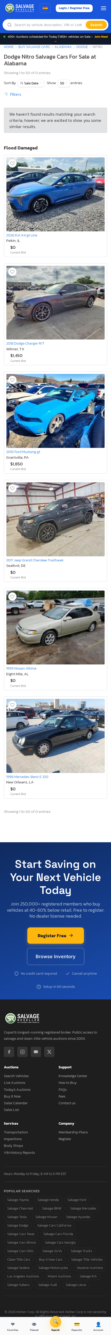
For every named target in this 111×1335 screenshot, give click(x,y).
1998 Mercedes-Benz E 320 (27, 777)
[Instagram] (22, 1052)
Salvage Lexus (76, 1284)
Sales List (11, 1109)
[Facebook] (9, 1052)
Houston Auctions (90, 1267)
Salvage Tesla (17, 1216)
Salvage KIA (88, 1276)
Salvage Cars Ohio (20, 1251)
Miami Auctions (59, 1276)
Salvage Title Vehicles (87, 1259)
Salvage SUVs (52, 1251)
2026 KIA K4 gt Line (21, 235)
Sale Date (31, 83)
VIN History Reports (19, 1152)
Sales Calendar (16, 1103)
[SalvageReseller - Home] (20, 8)
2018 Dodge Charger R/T (25, 343)
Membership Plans (73, 1132)
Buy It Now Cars (50, 1259)
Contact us (67, 1103)
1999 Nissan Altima (21, 668)
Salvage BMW (51, 1208)
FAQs (63, 1089)
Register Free (52, 935)
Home (9, 46)
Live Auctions (14, 1082)
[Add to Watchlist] (12, 163)
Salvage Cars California (54, 1225)
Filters (15, 94)
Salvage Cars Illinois (21, 1242)
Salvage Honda (48, 1199)
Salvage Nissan (46, 1216)
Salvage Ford (77, 1199)
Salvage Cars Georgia (60, 1242)
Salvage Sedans (18, 1267)
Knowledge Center (73, 1076)
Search (96, 25)
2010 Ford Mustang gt (23, 452)
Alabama (63, 46)
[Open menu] (103, 8)
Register (65, 1139)
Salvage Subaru (18, 1284)
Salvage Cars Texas (21, 1233)
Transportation (16, 1132)
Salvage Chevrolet (20, 1208)
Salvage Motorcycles (53, 1267)
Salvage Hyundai (78, 1216)
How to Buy (68, 1082)
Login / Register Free (74, 8)
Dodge (82, 46)
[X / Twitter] (49, 1052)
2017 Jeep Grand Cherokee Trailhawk (35, 560)
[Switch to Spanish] (45, 8)
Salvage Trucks (81, 1251)
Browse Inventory (56, 956)
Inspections (13, 1139)
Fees (62, 1096)
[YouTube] (36, 1052)
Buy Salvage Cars (34, 46)
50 (62, 83)
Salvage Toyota (18, 1199)
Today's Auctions (17, 1089)
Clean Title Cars (18, 1259)
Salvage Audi (47, 1284)
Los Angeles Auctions (23, 1276)
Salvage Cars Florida (58, 1233)
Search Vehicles (16, 1076)
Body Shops (13, 1145)
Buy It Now (12, 1096)
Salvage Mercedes (83, 1208)
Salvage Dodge (17, 1225)
